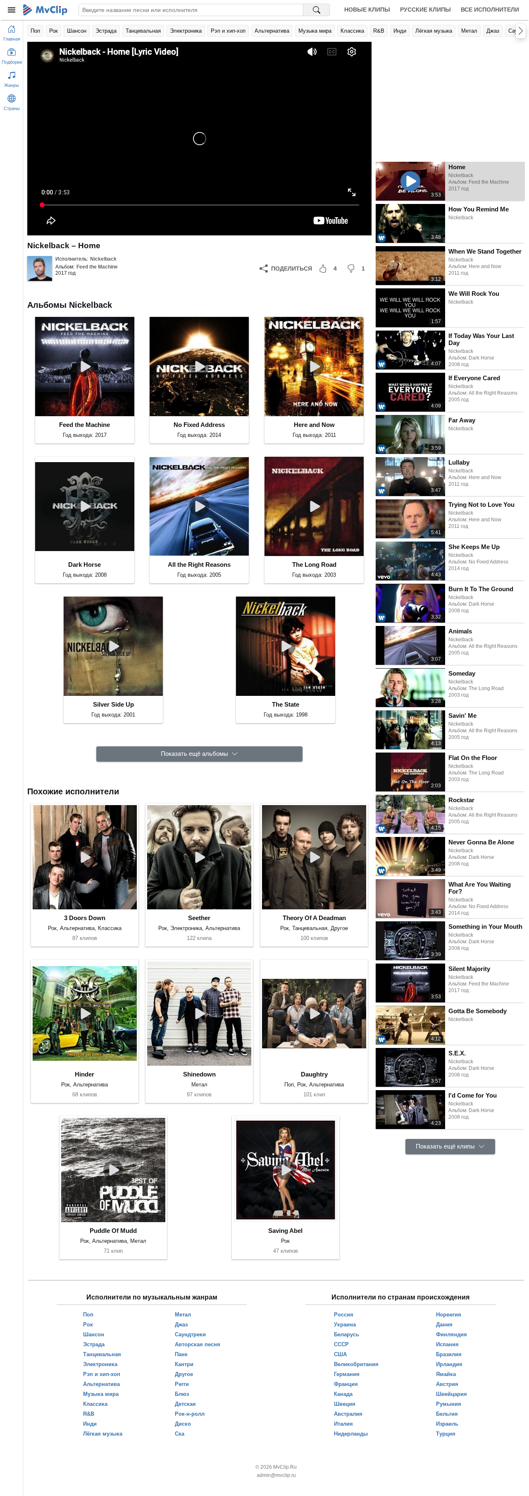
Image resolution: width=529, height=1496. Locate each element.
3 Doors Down (84, 917)
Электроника (186, 31)
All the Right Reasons (199, 564)
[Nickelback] (39, 268)
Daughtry (314, 1074)
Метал (469, 31)
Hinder (84, 1074)
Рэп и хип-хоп (228, 31)
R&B (378, 31)
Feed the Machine (97, 267)
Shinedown (199, 1074)
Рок (53, 31)
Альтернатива (272, 31)
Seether (199, 917)
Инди (399, 31)
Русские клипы (425, 9)
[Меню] (11, 10)
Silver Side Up (113, 704)
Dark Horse (84, 564)
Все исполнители (490, 9)
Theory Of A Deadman (314, 917)
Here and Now (314, 424)
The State (285, 704)
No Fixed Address (199, 424)
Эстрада (106, 31)
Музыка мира (314, 31)
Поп (35, 31)
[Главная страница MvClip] (45, 10)
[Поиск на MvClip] (316, 10)
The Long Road (314, 564)
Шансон (76, 31)
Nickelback (103, 259)
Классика (352, 31)
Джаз (492, 31)
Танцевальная (143, 31)
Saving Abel (285, 1230)
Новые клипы (367, 9)
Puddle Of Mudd (113, 1230)
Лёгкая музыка (433, 31)
